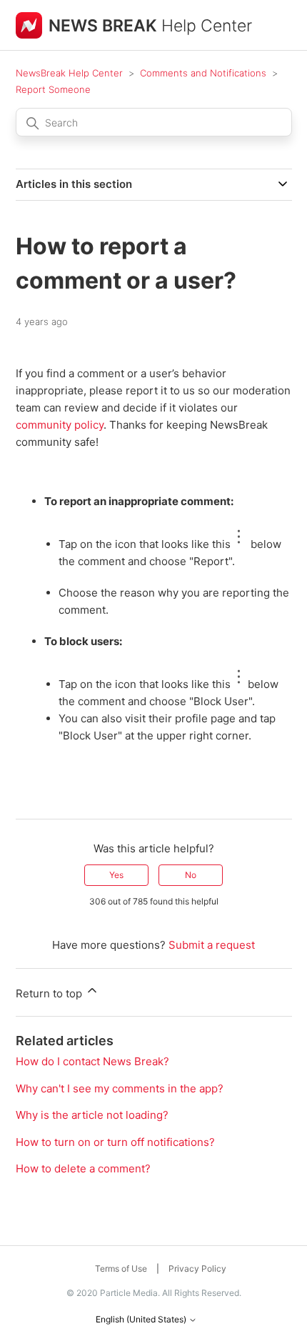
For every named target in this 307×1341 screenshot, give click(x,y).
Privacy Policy (197, 1268)
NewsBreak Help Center (69, 73)
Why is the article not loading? (92, 1115)
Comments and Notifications (203, 73)
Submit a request (211, 945)
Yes (116, 874)
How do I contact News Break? (92, 1061)
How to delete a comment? (83, 1168)
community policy (60, 425)
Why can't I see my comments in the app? (119, 1088)
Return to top (50, 993)
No (190, 874)
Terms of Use (121, 1268)
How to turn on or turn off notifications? (115, 1142)
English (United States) (142, 1320)
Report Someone (53, 89)
